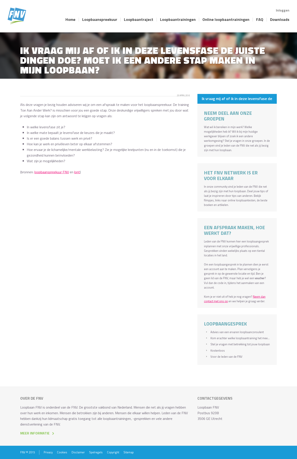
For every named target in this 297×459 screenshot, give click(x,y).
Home (70, 20)
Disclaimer (78, 452)
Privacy (48, 452)
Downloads (279, 20)
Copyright (113, 452)
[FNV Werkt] (17, 16)
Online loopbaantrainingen (225, 20)
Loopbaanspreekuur (99, 20)
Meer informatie (35, 433)
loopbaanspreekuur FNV (51, 172)
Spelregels (96, 452)
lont (77, 172)
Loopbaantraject (138, 20)
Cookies (62, 452)
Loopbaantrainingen (178, 20)
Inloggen (282, 10)
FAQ (259, 20)
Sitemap (128, 452)
